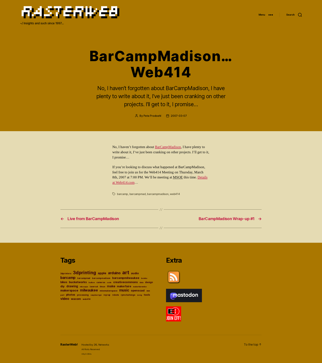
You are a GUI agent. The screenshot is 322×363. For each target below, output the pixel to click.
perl (62, 295)
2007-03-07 (179, 115)
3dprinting (84, 272)
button (92, 282)
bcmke (144, 278)
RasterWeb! (68, 344)
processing (83, 295)
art (125, 272)
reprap (106, 295)
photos (70, 294)
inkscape (84, 287)
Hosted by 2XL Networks (95, 344)
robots (115, 295)
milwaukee (89, 290)
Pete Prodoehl (152, 115)
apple (102, 273)
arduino (114, 273)
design (149, 282)
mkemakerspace (108, 290)
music (124, 290)
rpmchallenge (128, 295)
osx (148, 290)
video (64, 299)
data (141, 282)
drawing (72, 286)
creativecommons (125, 282)
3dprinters (65, 273)
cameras (100, 282)
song (139, 295)
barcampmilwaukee (125, 278)
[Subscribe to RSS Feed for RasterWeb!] (214, 277)
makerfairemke (140, 286)
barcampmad (137, 194)
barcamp (122, 194)
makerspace (69, 290)
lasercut (94, 286)
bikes (63, 282)
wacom (76, 299)
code (109, 282)
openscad (138, 290)
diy (62, 286)
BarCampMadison (168, 147)
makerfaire (124, 286)
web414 (175, 194)
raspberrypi (96, 295)
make (111, 286)
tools (147, 294)
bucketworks (78, 282)
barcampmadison (157, 194)
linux (102, 286)
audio (135, 273)
